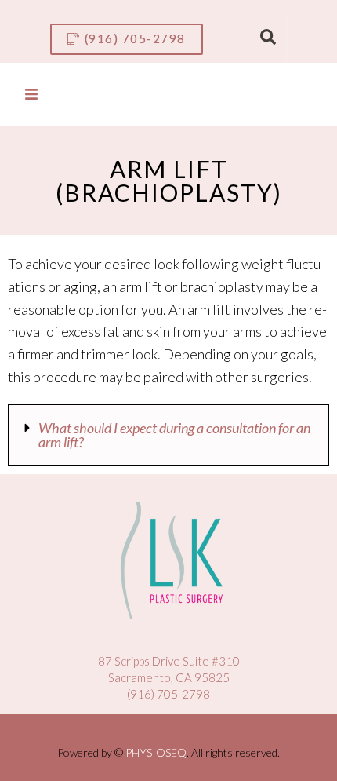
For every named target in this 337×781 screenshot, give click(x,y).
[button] (168, 435)
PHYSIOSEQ (156, 752)
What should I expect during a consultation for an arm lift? (174, 435)
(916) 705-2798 (168, 694)
